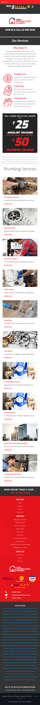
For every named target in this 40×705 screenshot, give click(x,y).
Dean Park (34, 620)
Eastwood (4, 625)
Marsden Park (33, 643)
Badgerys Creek (32, 608)
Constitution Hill (18, 620)
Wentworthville (21, 674)
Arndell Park (24, 608)
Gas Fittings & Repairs (20, 538)
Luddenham (19, 643)
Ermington (28, 625)
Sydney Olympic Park (20, 668)
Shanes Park (14, 663)
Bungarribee (6, 614)
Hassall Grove (26, 631)
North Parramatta (21, 648)
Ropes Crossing (13, 660)
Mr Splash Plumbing (29, 690)
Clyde (36, 617)
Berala (10, 611)
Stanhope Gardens (7, 668)
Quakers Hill (19, 657)
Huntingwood (17, 634)
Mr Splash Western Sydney (13, 690)
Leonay (20, 640)
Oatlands (17, 651)
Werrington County (8, 677)
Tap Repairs (20, 535)
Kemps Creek (17, 637)
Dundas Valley (23, 623)
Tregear (21, 671)
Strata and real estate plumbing (20, 544)
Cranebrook (26, 620)
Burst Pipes (20, 532)
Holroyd (3, 634)
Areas (20, 509)
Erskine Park (35, 625)
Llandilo (4, 643)
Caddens (12, 614)
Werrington (30, 674)
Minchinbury (18, 645)
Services (20, 506)
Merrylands (10, 645)
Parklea (11, 654)
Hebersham (34, 631)
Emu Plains (16, 625)
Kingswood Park (6, 640)
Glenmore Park (21, 628)
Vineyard (27, 671)
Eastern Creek (32, 623)
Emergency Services (20, 519)
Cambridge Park (32, 614)
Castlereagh (18, 617)
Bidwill (23, 611)
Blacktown (34, 611)
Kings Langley (25, 637)
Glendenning (12, 628)
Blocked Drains (20, 523)
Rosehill (21, 660)
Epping (22, 625)
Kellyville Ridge (8, 637)
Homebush (9, 634)
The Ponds (34, 668)
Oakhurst (12, 651)
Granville (35, 628)
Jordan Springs (34, 634)
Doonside (11, 623)
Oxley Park (5, 654)
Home (20, 503)
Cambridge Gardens (22, 614)
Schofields (33, 660)
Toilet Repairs (20, 529)
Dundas (17, 623)
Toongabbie (8, 671)
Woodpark (27, 680)
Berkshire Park (16, 611)
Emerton (10, 625)
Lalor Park (15, 640)
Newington (12, 648)
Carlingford (10, 617)
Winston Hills (13, 680)
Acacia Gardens (7, 608)
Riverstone (33, 657)
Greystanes (5, 631)
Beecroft (5, 611)
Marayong (26, 643)
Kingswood (33, 637)
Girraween (5, 628)
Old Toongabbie (25, 651)
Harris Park (18, 631)
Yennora (33, 680)
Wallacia (32, 671)
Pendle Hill (30, 654)
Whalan (35, 677)
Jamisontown (26, 634)
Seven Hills (7, 663)
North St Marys (31, 648)
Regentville (26, 657)
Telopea (29, 668)
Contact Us (20, 512)
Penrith (36, 654)
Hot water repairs (20, 526)
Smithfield (33, 663)
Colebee (5, 620)
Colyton (10, 620)
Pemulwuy (23, 654)
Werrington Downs (20, 677)
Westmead (29, 677)
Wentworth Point (12, 674)
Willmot (6, 680)
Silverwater (26, 663)
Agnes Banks (16, 608)
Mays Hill (4, 645)
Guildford (12, 631)
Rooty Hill (6, 660)
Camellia (4, 617)
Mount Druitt (26, 645)
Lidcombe (35, 640)
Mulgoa (6, 648)
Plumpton (7, 657)
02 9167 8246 (28, 29)
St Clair (28, 665)
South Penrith (8, 665)
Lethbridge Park (27, 640)
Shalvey (20, 663)
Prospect (12, 657)
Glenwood (29, 628)
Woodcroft (21, 680)
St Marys (33, 665)
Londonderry (11, 643)
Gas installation (20, 541)
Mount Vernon (34, 645)
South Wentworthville (19, 665)
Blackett (28, 611)
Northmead (5, 651)
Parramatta (16, 654)
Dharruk (5, 623)
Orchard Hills (34, 651)
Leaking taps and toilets (20, 548)
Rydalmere (27, 660)
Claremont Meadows (28, 617)
